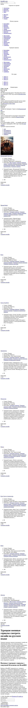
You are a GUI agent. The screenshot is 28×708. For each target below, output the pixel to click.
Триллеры (6, 39)
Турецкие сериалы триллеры (11, 264)
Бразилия (6, 9)
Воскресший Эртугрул (6, 156)
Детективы (6, 27)
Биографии (6, 23)
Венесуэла (6, 10)
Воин (2, 545)
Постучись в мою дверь (9, 103)
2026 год (6, 76)
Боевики (6, 25)
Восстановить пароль (12, 705)
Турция (5, 18)
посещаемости (7, 131)
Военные (6, 26)
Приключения (7, 37)
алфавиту (6, 134)
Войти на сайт (4, 703)
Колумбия (6, 17)
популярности (7, 130)
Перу (5, 12)
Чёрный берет (4, 205)
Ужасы (5, 41)
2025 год (6, 78)
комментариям (7, 133)
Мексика (6, 14)
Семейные (6, 45)
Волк (2, 254)
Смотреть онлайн (5, 185)
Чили (5, 16)
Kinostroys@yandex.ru (17, 696)
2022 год (6, 83)
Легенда (3, 595)
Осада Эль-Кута (5, 302)
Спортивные (7, 38)
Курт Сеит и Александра (7, 496)
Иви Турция (13, 162)
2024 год (6, 79)
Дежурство (3, 398)
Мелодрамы (7, 35)
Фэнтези (6, 43)
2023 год (6, 82)
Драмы (5, 29)
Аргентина (6, 8)
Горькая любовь (20, 117)
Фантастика (7, 42)
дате (5, 129)
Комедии (6, 31)
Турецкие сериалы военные (14, 164)
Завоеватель (4, 350)
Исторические (7, 30)
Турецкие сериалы (16, 166)
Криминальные (7, 33)
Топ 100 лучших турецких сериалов (14, 606)
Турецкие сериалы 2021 (14, 605)
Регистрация (4, 705)
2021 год (6, 84)
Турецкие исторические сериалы (12, 360)
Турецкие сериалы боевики (19, 213)
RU (4, 1)
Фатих (2, 447)
